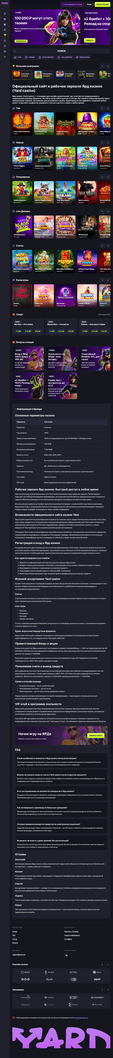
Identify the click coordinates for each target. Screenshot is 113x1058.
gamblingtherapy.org (81, 1018)
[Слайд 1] (49, 44)
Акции (14, 931)
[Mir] (97, 979)
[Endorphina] (73, 1005)
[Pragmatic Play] (25, 998)
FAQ (13, 935)
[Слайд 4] (71, 44)
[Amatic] (25, 1005)
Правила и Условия (71, 931)
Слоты (14, 939)
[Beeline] (97, 972)
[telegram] (66, 955)
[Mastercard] (73, 979)
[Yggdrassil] (49, 998)
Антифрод (68, 939)
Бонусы (15, 943)
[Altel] (73, 972)
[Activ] (25, 972)
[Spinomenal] (49, 1005)
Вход (89, 4)
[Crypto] (25, 979)
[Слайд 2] (55, 44)
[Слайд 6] (86, 44)
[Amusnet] (97, 998)
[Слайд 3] (62, 44)
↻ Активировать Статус (72, 4)
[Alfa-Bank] (49, 972)
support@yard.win (18, 954)
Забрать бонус (96, 735)
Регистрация (102, 4)
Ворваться (21, 41)
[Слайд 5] (80, 44)
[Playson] (97, 1005)
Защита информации (72, 935)
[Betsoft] (73, 998)
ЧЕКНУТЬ (90, 40)
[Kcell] (49, 979)
